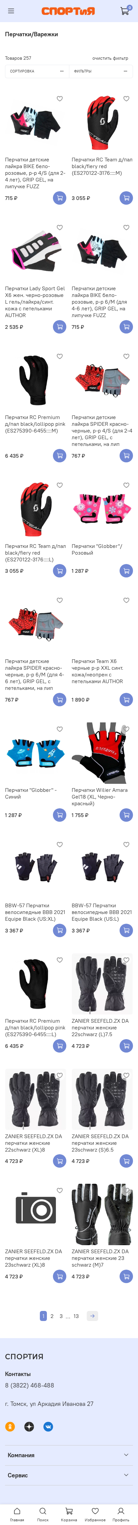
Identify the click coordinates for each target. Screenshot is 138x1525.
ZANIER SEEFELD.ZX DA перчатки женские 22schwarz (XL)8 (33, 1143)
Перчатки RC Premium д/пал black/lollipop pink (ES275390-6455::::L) (35, 1027)
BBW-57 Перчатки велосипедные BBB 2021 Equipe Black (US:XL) (35, 912)
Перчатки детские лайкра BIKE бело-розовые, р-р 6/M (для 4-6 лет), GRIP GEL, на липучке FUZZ (99, 301)
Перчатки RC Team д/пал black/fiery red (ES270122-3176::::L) (35, 553)
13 (76, 1316)
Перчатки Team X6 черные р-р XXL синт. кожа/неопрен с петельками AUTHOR (97, 671)
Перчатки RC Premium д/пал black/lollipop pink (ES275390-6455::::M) (35, 424)
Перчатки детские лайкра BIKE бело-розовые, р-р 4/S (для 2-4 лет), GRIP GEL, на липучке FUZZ (35, 173)
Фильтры (82, 71)
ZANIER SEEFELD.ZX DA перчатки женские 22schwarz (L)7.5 (100, 1027)
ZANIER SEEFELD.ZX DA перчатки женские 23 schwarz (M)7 (100, 1258)
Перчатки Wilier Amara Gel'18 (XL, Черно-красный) (100, 796)
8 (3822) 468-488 (29, 1385)
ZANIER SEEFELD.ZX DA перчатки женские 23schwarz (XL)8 (33, 1258)
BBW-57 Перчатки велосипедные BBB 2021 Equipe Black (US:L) (102, 912)
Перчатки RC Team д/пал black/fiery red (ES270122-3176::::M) (102, 166)
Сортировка (22, 71)
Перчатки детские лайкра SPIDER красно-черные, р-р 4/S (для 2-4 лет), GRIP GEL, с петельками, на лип (102, 430)
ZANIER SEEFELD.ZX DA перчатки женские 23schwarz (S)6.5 (100, 1143)
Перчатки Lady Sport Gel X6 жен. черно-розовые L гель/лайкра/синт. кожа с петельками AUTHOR (35, 301)
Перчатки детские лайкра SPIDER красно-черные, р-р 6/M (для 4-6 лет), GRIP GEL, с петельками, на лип (34, 674)
